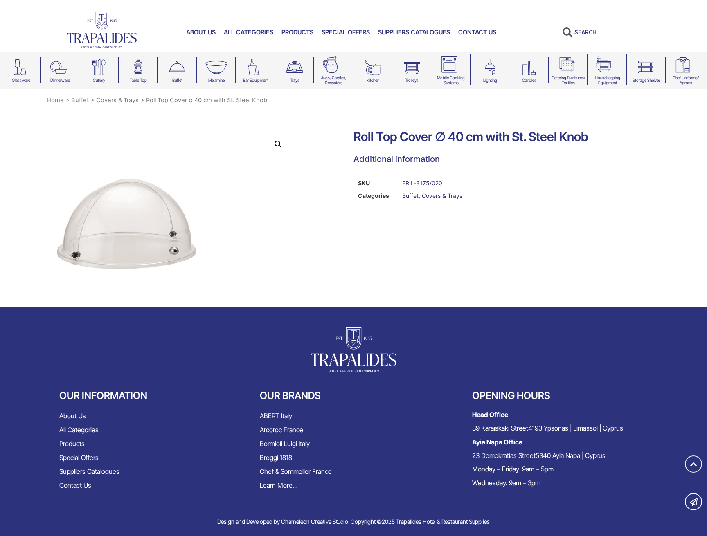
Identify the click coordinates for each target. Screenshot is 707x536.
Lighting (490, 80)
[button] (278, 144)
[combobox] (604, 32)
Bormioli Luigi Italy (285, 444)
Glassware (21, 80)
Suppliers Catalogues (414, 32)
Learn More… (278, 485)
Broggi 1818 (276, 457)
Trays (294, 80)
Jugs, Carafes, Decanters (334, 80)
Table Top (138, 80)
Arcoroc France (281, 430)
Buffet (177, 80)
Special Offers (346, 32)
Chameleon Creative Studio (314, 521)
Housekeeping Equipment (607, 80)
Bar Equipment (255, 80)
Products (297, 32)
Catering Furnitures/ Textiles (568, 80)
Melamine (216, 80)
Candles (529, 80)
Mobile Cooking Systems (451, 80)
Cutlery (99, 80)
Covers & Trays (117, 100)
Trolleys (412, 80)
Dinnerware (60, 80)
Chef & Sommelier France (296, 471)
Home (55, 100)
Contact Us (477, 32)
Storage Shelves (647, 80)
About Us (201, 32)
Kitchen (373, 80)
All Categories (248, 32)
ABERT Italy (276, 416)
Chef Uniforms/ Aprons (686, 80)
